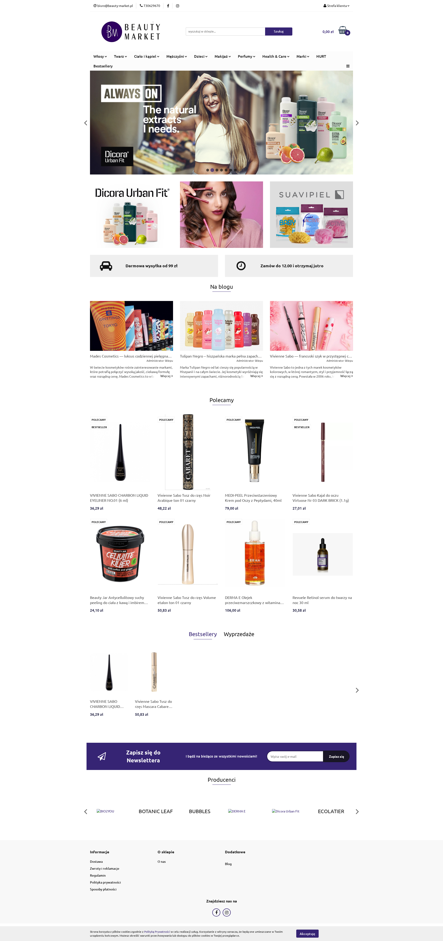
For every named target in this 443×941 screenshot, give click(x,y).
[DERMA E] (243, 811)
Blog (228, 864)
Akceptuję (307, 933)
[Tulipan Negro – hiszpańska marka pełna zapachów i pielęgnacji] (221, 326)
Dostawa (96, 861)
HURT (321, 56)
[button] (99, 852)
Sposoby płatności (103, 889)
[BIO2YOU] (112, 811)
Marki (301, 56)
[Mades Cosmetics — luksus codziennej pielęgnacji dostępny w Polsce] (131, 326)
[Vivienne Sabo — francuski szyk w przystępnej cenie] (311, 326)
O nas (162, 861)
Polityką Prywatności (157, 931)
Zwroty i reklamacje (104, 868)
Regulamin (98, 875)
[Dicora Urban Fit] (287, 811)
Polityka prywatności (105, 882)
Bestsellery (103, 65)
